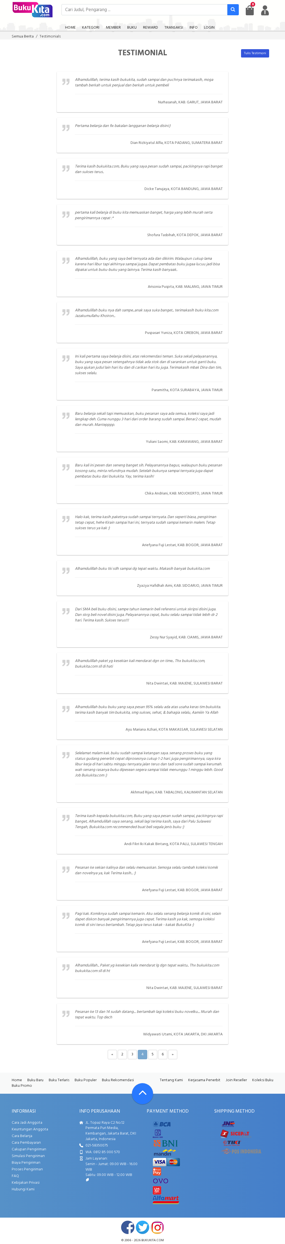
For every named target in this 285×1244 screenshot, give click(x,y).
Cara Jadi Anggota (27, 1123)
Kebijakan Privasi (26, 1183)
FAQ (15, 1176)
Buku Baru (35, 1080)
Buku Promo (22, 1086)
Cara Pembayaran (26, 1143)
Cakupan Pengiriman (29, 1149)
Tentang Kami (171, 1080)
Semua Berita (23, 36)
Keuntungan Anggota (30, 1129)
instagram (157, 1227)
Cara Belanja (22, 1136)
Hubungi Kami (23, 1189)
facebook (128, 1227)
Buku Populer (86, 1080)
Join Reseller (236, 1080)
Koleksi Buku (262, 1080)
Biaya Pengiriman (26, 1163)
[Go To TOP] (142, 1093)
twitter (142, 1227)
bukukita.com (152, 1240)
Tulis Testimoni (255, 53)
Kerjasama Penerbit (204, 1080)
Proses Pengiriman (27, 1169)
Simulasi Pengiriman (28, 1156)
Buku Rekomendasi (118, 1080)
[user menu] (265, 10)
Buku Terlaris (59, 1080)
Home (17, 1080)
